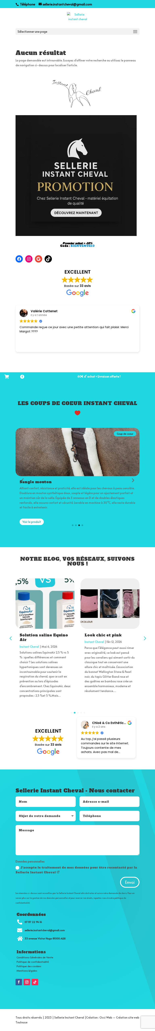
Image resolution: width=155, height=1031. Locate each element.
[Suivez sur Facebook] (19, 982)
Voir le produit (31, 522)
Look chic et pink (103, 635)
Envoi (130, 882)
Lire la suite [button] (27, 346)
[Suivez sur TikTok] (35, 982)
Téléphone (27, 4)
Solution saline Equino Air (44, 637)
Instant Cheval (29, 646)
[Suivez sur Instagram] (27, 982)
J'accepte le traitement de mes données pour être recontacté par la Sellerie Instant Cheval (76, 870)
